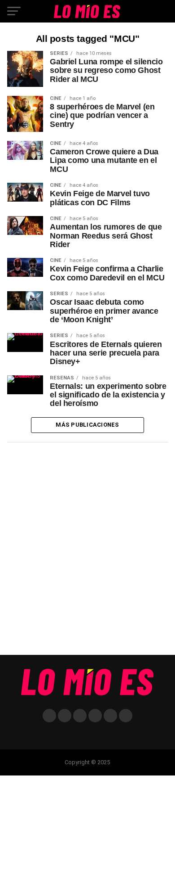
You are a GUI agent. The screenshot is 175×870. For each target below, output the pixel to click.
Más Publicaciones (87, 424)
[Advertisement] (87, 552)
